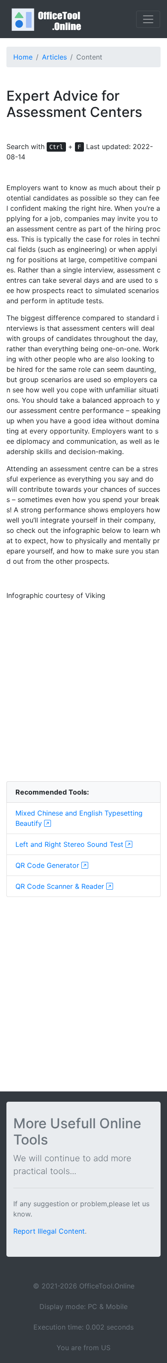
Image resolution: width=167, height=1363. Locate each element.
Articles (54, 57)
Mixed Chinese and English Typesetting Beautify (79, 818)
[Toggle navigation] (148, 19)
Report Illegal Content (49, 1231)
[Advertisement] (83, 690)
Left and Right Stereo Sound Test (70, 844)
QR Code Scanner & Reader (60, 886)
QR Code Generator (48, 865)
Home (23, 57)
